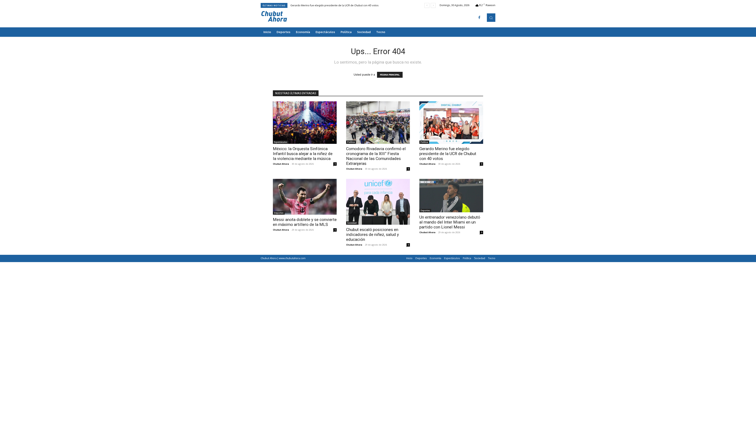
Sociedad (352, 223)
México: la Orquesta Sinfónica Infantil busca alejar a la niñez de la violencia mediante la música (303, 153)
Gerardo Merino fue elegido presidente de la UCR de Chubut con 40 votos (334, 5)
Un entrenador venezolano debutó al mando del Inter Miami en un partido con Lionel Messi (449, 222)
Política (351, 142)
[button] (491, 17)
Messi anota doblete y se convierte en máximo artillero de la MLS (305, 222)
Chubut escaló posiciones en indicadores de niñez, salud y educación (372, 234)
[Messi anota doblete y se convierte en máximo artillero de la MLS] (305, 197)
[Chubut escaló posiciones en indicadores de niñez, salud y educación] (378, 202)
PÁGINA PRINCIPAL (390, 74)
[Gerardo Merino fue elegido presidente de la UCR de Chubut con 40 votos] (451, 122)
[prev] (426, 5)
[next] (433, 5)
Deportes (279, 213)
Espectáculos (280, 142)
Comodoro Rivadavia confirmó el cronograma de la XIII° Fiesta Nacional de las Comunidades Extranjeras (376, 156)
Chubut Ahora (281, 163)
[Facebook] (479, 17)
